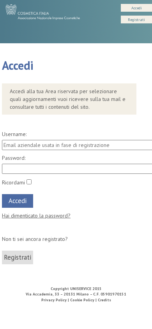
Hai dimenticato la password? (36, 215)
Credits (104, 299)
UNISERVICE (80, 288)
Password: (13, 157)
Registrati (136, 19)
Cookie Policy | (84, 299)
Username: (14, 134)
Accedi (136, 8)
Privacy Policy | (55, 299)
